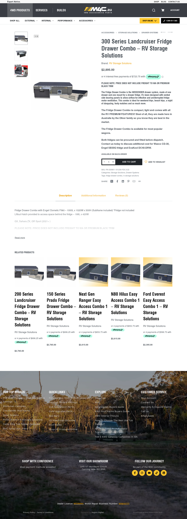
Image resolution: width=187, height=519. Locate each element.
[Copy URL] (139, 181)
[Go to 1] (21, 38)
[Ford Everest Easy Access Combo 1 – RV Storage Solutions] (157, 272)
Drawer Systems (150, 32)
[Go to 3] (21, 70)
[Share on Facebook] (117, 181)
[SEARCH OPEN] (153, 10)
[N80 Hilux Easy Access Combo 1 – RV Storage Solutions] (125, 272)
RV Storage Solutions (120, 63)
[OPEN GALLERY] (60, 90)
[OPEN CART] (162, 10)
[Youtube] (149, 473)
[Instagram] (142, 473)
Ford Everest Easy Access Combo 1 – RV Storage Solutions (155, 306)
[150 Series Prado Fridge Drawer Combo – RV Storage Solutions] (61, 272)
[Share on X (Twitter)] (111, 181)
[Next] (82, 90)
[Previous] (38, 90)
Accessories (107, 32)
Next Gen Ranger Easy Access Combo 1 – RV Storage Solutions (93, 306)
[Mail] (134, 181)
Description (65, 195)
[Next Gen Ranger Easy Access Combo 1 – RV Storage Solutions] (93, 272)
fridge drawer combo (114, 175)
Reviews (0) (121, 195)
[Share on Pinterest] (128, 181)
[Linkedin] (164, 473)
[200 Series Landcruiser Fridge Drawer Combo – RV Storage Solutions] (29, 272)
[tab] (65, 195)
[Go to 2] (21, 54)
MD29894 (78, 503)
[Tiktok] (157, 473)
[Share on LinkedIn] (123, 181)
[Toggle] (20, 237)
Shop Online (148, 20)
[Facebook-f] (135, 473)
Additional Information (93, 195)
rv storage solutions (131, 175)
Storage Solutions (127, 32)
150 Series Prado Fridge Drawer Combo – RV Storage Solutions (61, 306)
